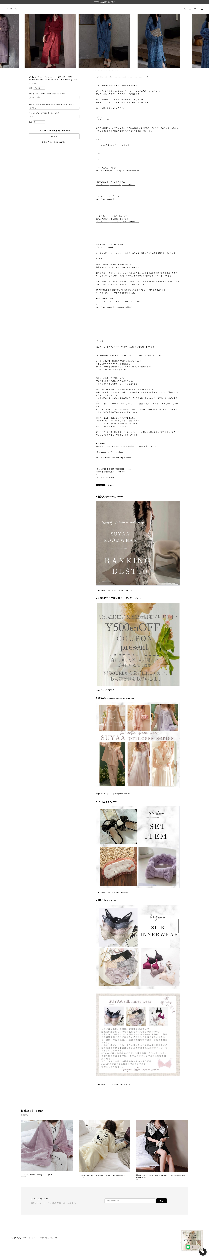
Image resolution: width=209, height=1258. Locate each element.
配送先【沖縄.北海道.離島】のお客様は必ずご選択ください (51, 104)
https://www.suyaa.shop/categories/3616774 (115, 307)
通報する (111, 485)
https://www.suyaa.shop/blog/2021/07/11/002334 (117, 222)
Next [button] (205, 41)
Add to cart (54, 136)
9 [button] (104, 70)
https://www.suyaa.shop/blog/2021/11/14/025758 (117, 171)
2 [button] (93, 70)
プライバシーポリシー (30, 1238)
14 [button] (112, 70)
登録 (161, 1201)
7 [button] (101, 70)
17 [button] (117, 70)
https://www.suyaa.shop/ (106, 199)
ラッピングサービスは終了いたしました (44, 113)
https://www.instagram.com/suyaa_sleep (113, 458)
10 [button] (106, 70)
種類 (31, 88)
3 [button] (95, 70)
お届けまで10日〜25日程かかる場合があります (47, 94)
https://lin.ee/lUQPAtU (106, 477)
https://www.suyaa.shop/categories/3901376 (115, 185)
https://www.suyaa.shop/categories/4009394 (113, 794)
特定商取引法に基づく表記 (49, 1238)
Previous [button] (3, 41)
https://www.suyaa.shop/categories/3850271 (113, 892)
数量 (31, 122)
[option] (50, 41)
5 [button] (98, 70)
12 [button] (109, 70)
